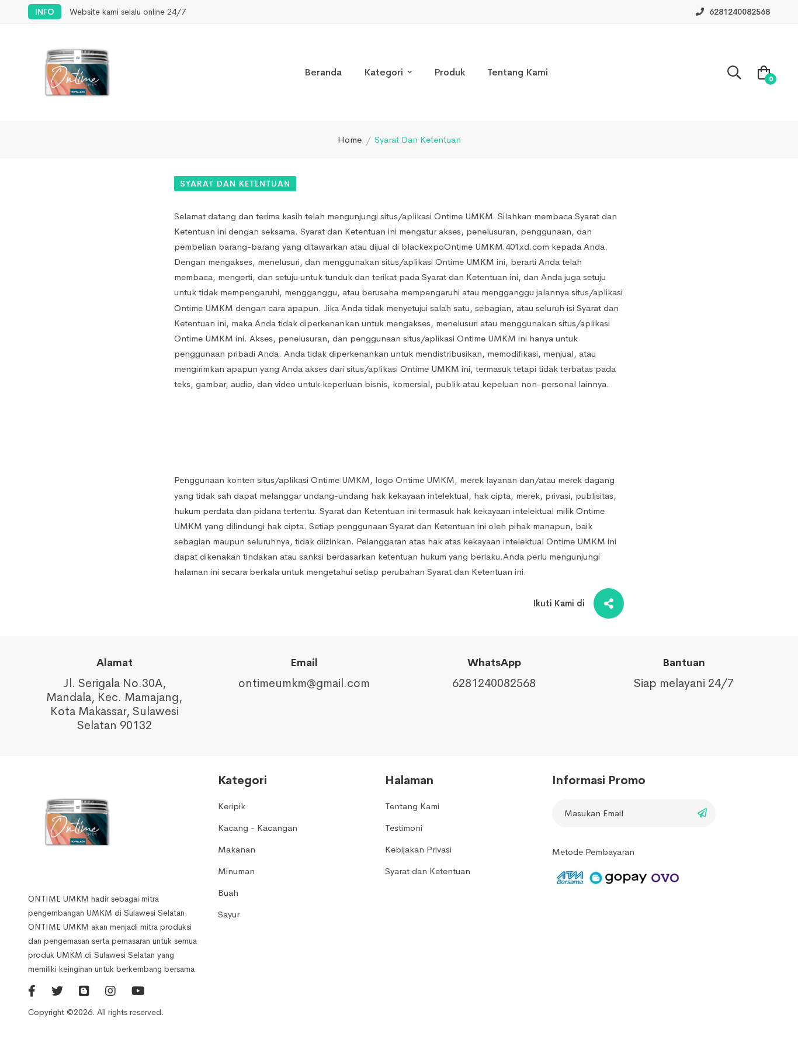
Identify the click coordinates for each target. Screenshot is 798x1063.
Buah (228, 892)
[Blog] (85, 991)
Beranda (323, 72)
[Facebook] (33, 991)
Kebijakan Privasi (418, 849)
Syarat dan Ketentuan (235, 183)
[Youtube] (138, 991)
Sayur (229, 914)
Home (350, 139)
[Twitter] (58, 991)
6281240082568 (738, 11)
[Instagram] (112, 991)
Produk (449, 72)
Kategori (384, 72)
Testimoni (403, 827)
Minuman (236, 870)
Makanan (236, 849)
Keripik (231, 806)
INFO (44, 11)
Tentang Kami (517, 72)
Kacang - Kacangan (257, 827)
